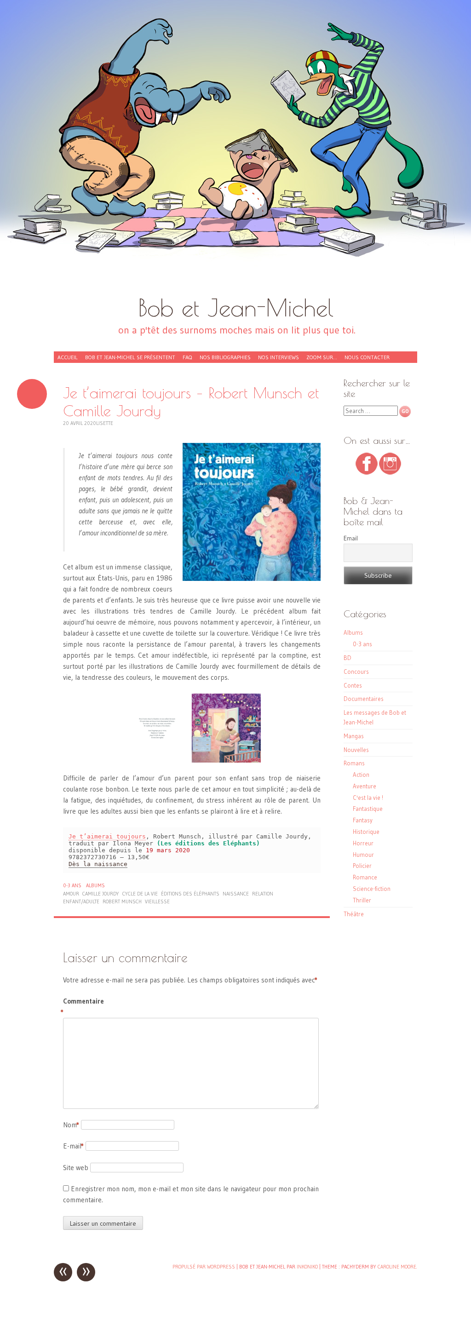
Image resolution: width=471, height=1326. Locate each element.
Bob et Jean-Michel (235, 307)
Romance (365, 877)
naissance (236, 893)
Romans (354, 763)
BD (347, 657)
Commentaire (82, 1006)
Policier (362, 865)
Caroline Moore (397, 1266)
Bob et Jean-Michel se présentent (130, 357)
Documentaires (364, 698)
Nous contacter (367, 357)
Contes (353, 685)
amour (71, 893)
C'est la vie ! (368, 797)
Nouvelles (356, 749)
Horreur (363, 843)
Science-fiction (372, 888)
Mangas (354, 736)
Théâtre (354, 914)
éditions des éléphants (190, 893)
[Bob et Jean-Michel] (235, 152)
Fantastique (368, 808)
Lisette (104, 423)
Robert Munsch (122, 901)
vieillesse (157, 901)
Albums (95, 885)
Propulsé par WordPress (203, 1266)
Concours (356, 671)
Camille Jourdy (100, 893)
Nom (71, 1124)
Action (361, 774)
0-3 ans (72, 885)
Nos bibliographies (225, 357)
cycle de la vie (140, 893)
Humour (363, 854)
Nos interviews (278, 357)
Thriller (362, 900)
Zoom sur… (321, 357)
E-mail (73, 1146)
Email (351, 538)
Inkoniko (307, 1266)
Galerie (32, 394)
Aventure (364, 786)
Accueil (67, 357)
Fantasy (363, 820)
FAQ (187, 357)
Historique (366, 831)
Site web (75, 1167)
